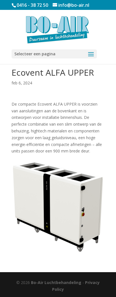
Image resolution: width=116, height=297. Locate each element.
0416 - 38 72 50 (32, 5)
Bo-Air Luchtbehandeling (56, 282)
